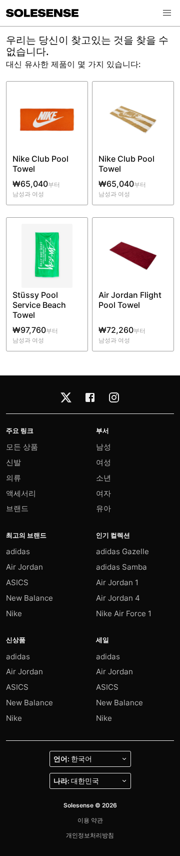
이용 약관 (90, 820)
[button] (167, 13)
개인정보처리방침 (90, 835)
